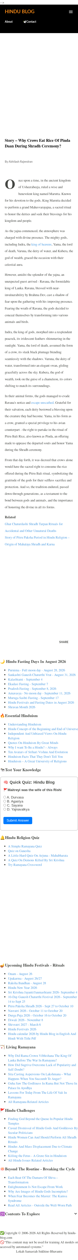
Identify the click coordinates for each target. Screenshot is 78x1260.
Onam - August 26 (20, 973)
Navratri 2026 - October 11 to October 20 (35, 1010)
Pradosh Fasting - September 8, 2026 (32, 688)
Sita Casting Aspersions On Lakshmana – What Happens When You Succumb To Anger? (39, 1076)
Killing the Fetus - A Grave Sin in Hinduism (37, 1155)
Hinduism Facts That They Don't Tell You (35, 756)
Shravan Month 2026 (21, 707)
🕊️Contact (29, 21)
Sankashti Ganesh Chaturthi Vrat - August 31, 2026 (42, 674)
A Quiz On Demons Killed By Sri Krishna (36, 860)
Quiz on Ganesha (19, 850)
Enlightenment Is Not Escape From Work (35, 1186)
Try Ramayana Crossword (25, 864)
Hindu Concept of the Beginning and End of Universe (43, 728)
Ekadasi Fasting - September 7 (28, 684)
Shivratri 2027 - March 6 (24, 1024)
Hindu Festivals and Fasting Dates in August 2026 (41, 702)
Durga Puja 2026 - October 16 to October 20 (37, 1015)
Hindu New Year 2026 (22, 987)
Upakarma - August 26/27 (25, 978)
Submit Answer (18, 820)
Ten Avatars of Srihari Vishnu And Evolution (38, 752)
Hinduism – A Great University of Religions (37, 761)
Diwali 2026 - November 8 (25, 1020)
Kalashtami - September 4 (25, 679)
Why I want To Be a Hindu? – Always (33, 747)
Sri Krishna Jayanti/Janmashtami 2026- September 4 (42, 992)
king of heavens (41, 244)
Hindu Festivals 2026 (22, 1029)
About (9, 21)
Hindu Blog (19, 11)
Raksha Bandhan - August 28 (27, 983)
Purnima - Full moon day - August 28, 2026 (36, 670)
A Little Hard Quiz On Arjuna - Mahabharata (38, 855)
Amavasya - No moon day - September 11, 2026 (39, 693)
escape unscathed (42, 402)
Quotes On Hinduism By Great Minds (33, 742)
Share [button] (63, 642)
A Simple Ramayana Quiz (25, 846)
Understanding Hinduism (24, 724)
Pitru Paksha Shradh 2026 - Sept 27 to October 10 (40, 1006)
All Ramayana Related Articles (28, 1101)
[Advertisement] (39, 77)
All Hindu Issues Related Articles (30, 1160)
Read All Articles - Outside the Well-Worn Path (40, 1205)
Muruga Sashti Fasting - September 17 (33, 697)
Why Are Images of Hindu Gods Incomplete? (38, 1191)
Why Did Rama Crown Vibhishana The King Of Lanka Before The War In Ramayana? (39, 1057)
